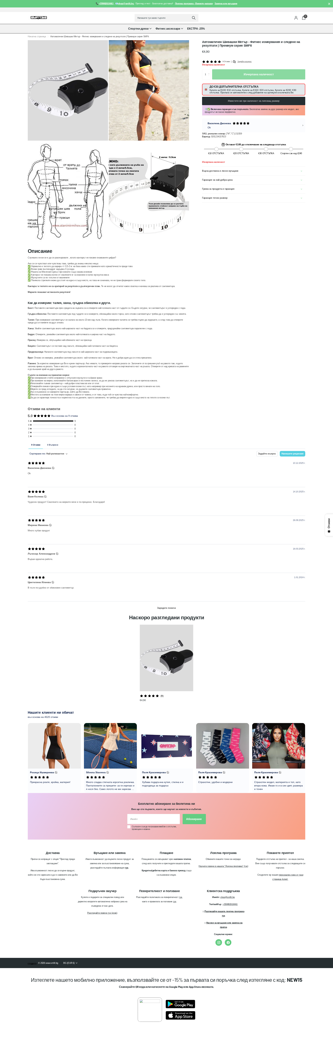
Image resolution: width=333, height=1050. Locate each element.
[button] (210, 71)
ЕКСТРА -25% (196, 28)
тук (180, 897)
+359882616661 (230, 904)
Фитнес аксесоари (168, 28)
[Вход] (296, 18)
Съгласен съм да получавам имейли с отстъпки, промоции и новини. (154, 827)
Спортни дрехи (138, 28)
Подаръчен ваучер (102, 891)
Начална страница (37, 36)
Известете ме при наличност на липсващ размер (253, 101)
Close (329, 3)
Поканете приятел (280, 853)
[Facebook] (228, 942)
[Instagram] (218, 942)
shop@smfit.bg (227, 897)
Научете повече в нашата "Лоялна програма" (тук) (223, 866)
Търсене (193, 18)
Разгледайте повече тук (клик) (102, 913)
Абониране (194, 819)
